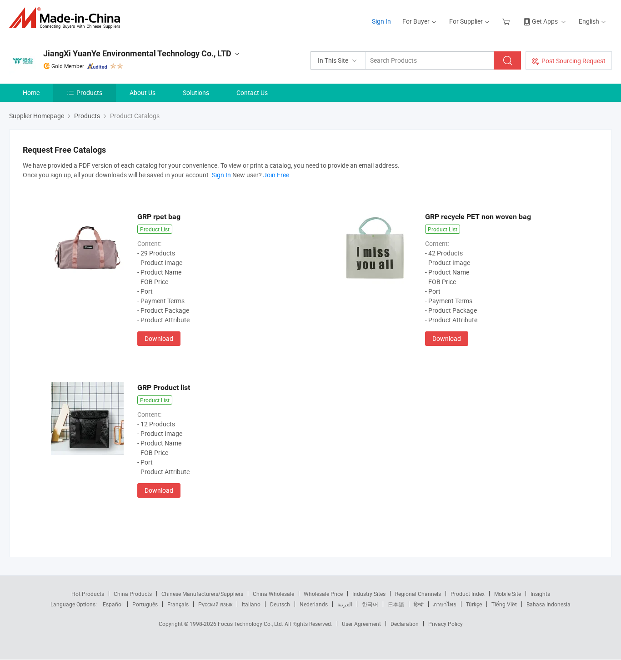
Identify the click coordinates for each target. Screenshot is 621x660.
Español (113, 604)
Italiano (251, 604)
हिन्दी (419, 604)
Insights (540, 593)
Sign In (381, 21)
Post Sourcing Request (573, 60)
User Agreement (361, 623)
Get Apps (545, 21)
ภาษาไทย (444, 604)
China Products (133, 593)
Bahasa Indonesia (548, 604)
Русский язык (215, 604)
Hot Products (87, 593)
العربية (344, 604)
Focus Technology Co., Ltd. (251, 623)
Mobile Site (507, 593)
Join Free (276, 174)
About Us (142, 92)
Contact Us (252, 92)
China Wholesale (273, 593)
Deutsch (280, 604)
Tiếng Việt (504, 604)
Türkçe (474, 604)
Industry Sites (369, 593)
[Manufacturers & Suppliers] (67, 18)
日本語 (396, 604)
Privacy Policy (445, 623)
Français (178, 604)
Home (31, 92)
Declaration (405, 623)
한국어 (370, 604)
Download (159, 338)
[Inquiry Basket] (507, 21)
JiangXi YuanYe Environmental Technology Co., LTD (137, 53)
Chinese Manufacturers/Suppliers (202, 593)
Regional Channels (418, 593)
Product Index (468, 593)
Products (89, 92)
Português (145, 604)
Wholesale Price (323, 593)
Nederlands (314, 604)
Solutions (196, 92)
